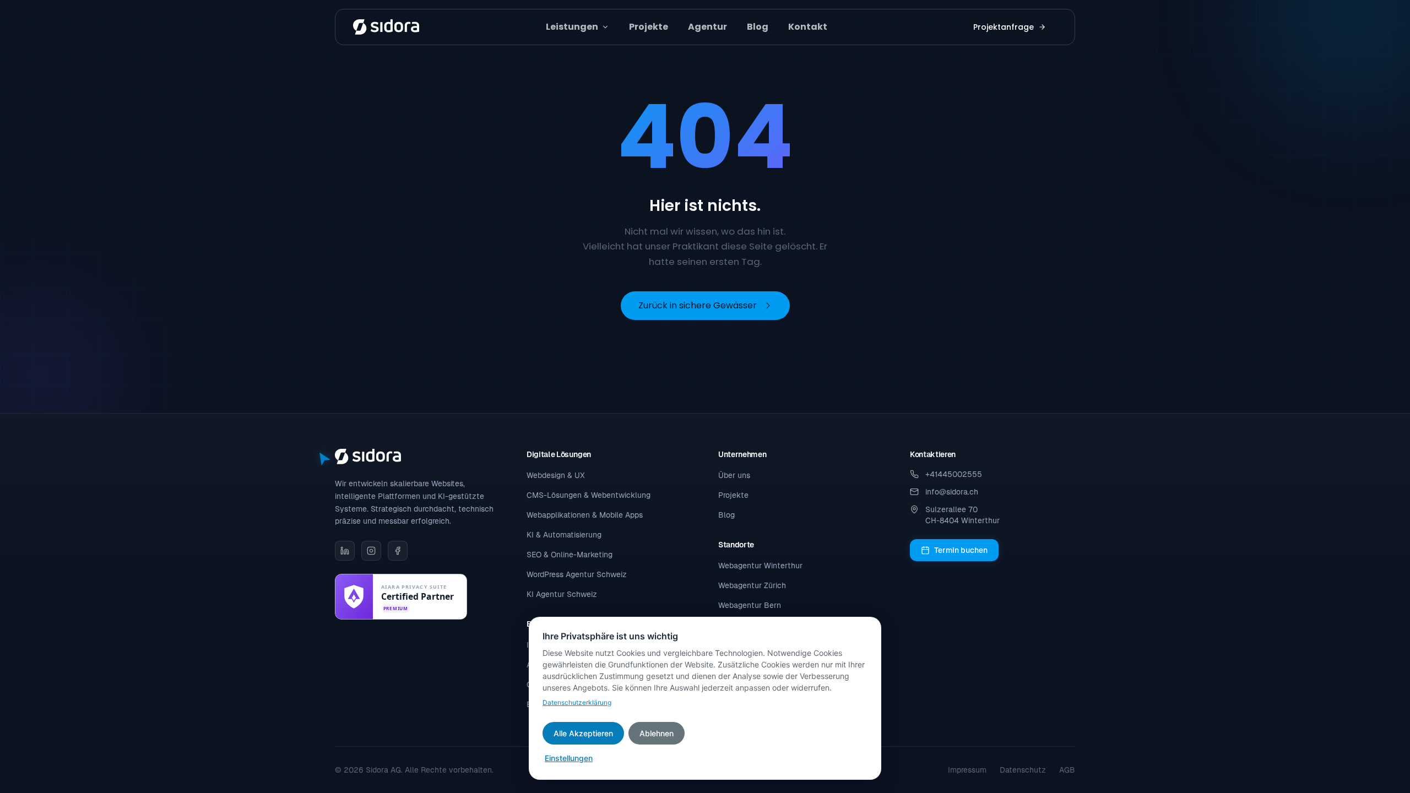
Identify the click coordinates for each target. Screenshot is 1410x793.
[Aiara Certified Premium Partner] (401, 597)
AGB (1067, 769)
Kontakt (807, 26)
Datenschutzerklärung (577, 702)
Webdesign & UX (556, 475)
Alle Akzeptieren (583, 733)
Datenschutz (1023, 769)
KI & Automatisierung (564, 534)
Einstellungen (569, 758)
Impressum (967, 769)
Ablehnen (656, 733)
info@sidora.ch (951, 491)
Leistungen (572, 26)
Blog (757, 26)
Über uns (734, 475)
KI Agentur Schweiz (562, 594)
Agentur (707, 26)
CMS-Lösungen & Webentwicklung (588, 495)
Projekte (648, 26)
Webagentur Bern (749, 605)
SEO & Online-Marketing (569, 554)
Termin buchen (961, 550)
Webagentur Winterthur (760, 565)
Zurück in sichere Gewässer (697, 305)
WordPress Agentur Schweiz (577, 574)
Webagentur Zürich (752, 585)
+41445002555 (953, 474)
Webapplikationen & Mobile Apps (585, 514)
